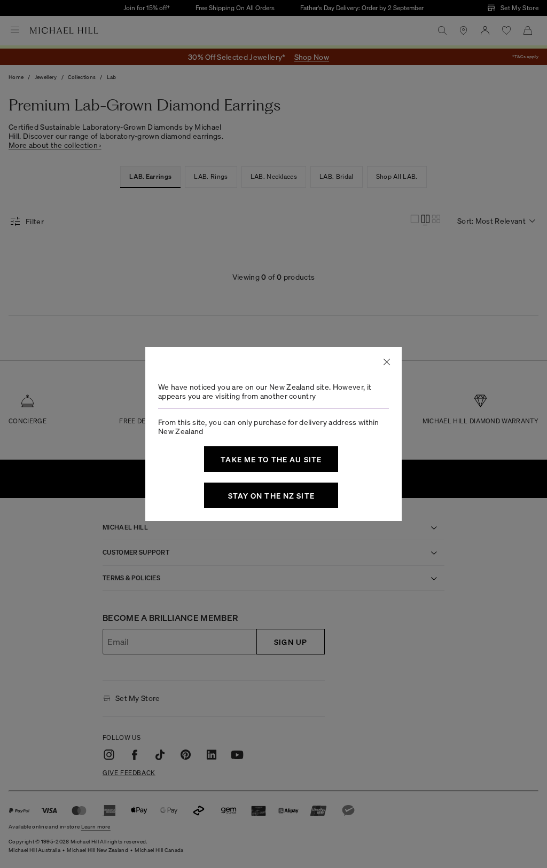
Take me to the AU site (271, 459)
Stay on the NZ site (271, 495)
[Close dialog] (386, 362)
